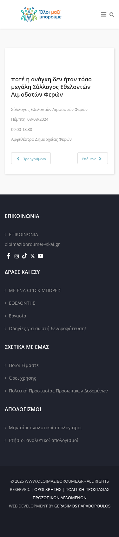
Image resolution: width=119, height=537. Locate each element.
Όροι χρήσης (22, 378)
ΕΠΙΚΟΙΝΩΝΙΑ (23, 234)
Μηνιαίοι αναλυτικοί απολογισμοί (45, 428)
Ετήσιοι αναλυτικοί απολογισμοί (43, 440)
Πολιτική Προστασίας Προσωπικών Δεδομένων (58, 391)
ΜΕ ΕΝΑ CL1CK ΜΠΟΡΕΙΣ (35, 290)
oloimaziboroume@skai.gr (32, 244)
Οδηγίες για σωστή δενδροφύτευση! (47, 328)
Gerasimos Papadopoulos (82, 506)
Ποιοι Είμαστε (24, 365)
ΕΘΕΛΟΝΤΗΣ (22, 303)
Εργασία (17, 316)
